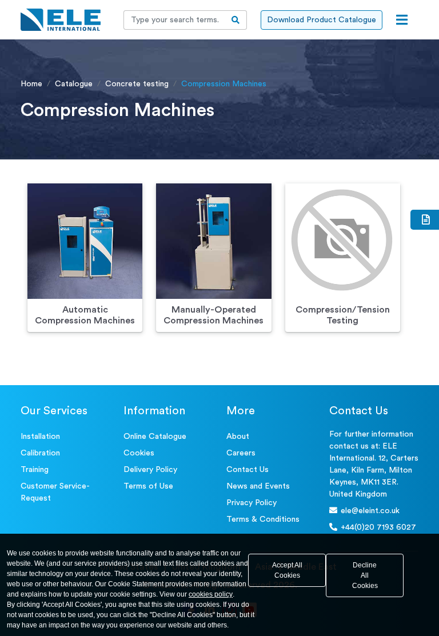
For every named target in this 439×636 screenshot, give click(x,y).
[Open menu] (402, 20)
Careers (241, 453)
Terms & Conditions (263, 519)
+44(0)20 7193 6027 (378, 527)
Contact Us (247, 470)
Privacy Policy (251, 503)
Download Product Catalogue (321, 20)
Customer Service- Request (55, 492)
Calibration (40, 453)
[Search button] (236, 20)
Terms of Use (148, 486)
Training (35, 470)
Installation (40, 437)
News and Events (258, 486)
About (237, 437)
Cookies (138, 453)
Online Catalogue (154, 437)
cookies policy (211, 594)
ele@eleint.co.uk (370, 511)
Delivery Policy (150, 470)
